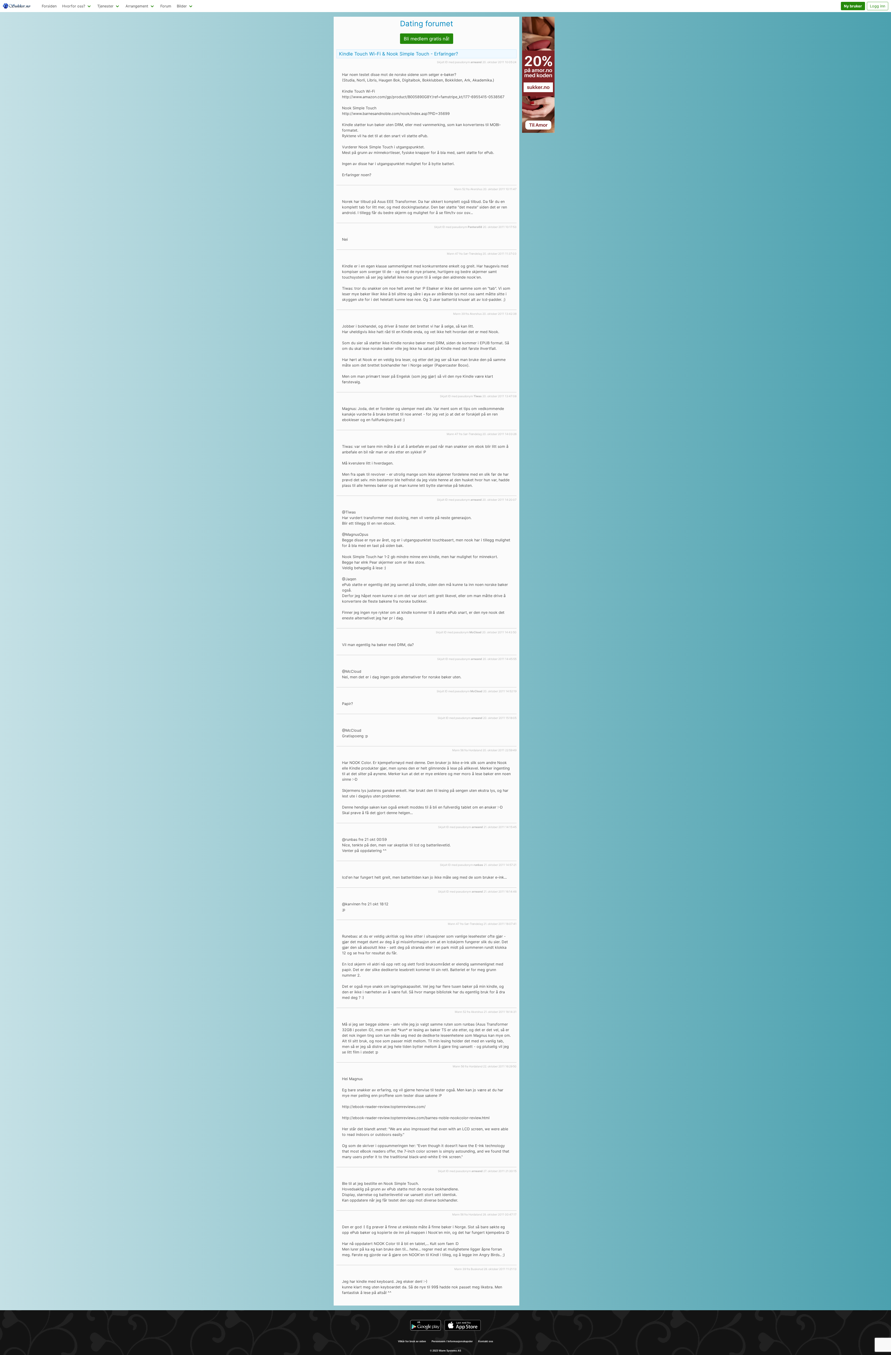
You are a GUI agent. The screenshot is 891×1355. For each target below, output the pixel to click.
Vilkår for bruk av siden (412, 1341)
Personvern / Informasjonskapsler (452, 1341)
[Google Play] (425, 1326)
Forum (165, 6)
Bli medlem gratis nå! (426, 39)
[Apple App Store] (463, 1326)
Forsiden (49, 6)
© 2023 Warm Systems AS (445, 1350)
